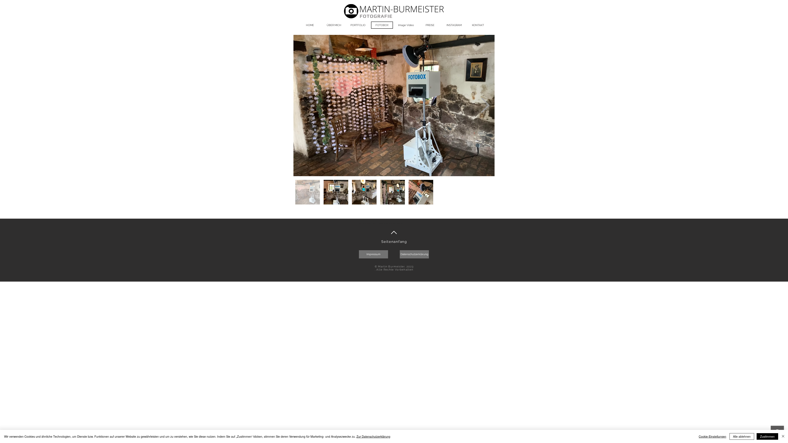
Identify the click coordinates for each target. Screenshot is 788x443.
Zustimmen (767, 436)
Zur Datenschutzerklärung (373, 436)
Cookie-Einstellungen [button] (712, 436)
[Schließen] (783, 436)
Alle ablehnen (742, 436)
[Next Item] (485, 106)
